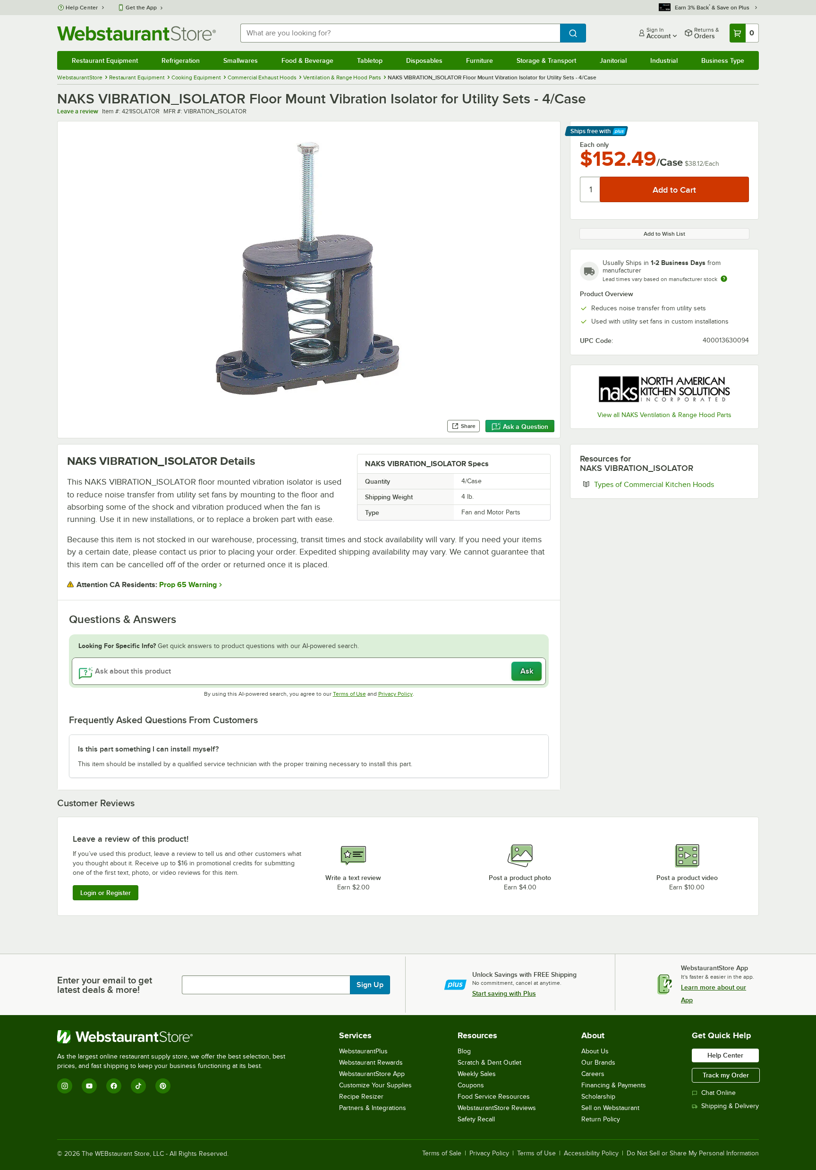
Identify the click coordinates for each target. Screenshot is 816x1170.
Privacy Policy (395, 694)
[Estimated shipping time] (724, 278)
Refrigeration (181, 60)
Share (468, 426)
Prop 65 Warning (188, 585)
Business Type (722, 60)
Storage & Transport (546, 60)
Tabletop (369, 60)
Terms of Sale (441, 1153)
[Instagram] (64, 1085)
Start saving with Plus (504, 993)
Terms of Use (349, 694)
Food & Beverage (307, 60)
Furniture (479, 60)
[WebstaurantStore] (175, 1036)
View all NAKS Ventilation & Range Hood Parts (664, 414)
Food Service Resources (494, 1096)
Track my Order (726, 1075)
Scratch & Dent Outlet (489, 1062)
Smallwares (240, 60)
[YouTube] (89, 1085)
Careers (592, 1073)
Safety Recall (476, 1119)
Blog (464, 1051)
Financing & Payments (613, 1085)
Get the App (141, 7)
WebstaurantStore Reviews (497, 1107)
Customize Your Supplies (375, 1085)
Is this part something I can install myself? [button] (148, 749)
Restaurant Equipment (105, 60)
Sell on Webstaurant (610, 1107)
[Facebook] (113, 1085)
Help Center (82, 7)
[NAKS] (664, 389)
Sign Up (370, 985)
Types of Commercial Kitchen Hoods (671, 484)
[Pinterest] (162, 1085)
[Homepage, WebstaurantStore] (136, 33)
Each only (594, 144)
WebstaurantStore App (372, 1073)
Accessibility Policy (591, 1153)
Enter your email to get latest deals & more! (104, 984)
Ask (526, 671)
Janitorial (613, 60)
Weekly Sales (477, 1073)
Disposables (424, 60)
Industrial (664, 60)
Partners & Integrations (372, 1107)
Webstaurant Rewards (371, 1062)
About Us (595, 1051)
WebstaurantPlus (363, 1051)
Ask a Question (525, 426)
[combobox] (400, 33)
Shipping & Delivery (730, 1106)
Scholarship (598, 1096)
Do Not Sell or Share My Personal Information (693, 1153)
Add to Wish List (664, 234)
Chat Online (718, 1092)
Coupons (471, 1085)
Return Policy (600, 1119)
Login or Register (105, 893)
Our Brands (598, 1062)
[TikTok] (138, 1085)
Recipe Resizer (361, 1096)
